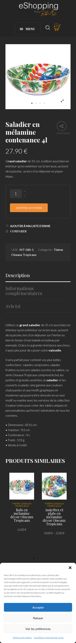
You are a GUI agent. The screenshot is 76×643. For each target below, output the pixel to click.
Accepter (38, 607)
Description (17, 275)
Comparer (18, 231)
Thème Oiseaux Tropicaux (21, 504)
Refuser (38, 618)
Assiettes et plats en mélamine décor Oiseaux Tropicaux (54, 517)
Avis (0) (12, 306)
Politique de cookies (22, 637)
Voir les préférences (38, 629)
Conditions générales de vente (49, 637)
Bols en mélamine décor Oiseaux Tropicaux (21, 515)
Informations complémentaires (23, 291)
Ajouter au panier (29, 207)
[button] (70, 568)
